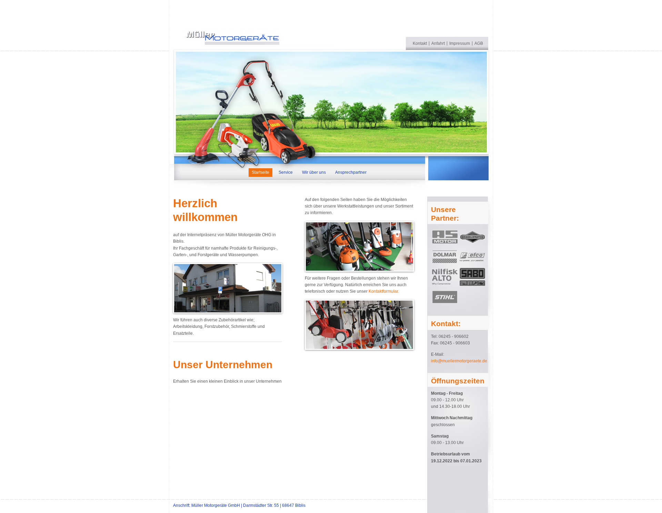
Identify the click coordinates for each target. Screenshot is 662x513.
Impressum (459, 43)
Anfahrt (438, 43)
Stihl (445, 297)
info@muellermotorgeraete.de (459, 361)
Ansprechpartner (351, 172)
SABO (472, 277)
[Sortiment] (359, 246)
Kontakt (420, 43)
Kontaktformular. (384, 291)
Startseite (260, 172)
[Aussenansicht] (227, 288)
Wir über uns (314, 172)
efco (472, 257)
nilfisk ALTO (445, 277)
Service (286, 172)
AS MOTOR (445, 237)
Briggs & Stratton (472, 237)
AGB (478, 43)
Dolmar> (445, 257)
